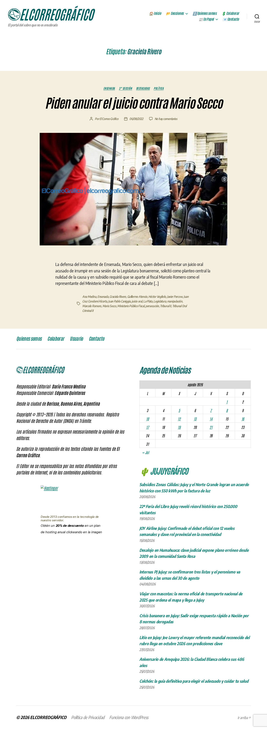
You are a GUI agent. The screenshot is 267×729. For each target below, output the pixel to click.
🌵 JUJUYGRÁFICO (163, 471)
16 (242, 418)
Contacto (96, 338)
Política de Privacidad (88, 717)
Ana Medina (89, 297)
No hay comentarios (166, 119)
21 (211, 427)
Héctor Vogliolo (157, 297)
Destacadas (143, 88)
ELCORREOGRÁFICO (48, 717)
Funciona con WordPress (128, 717)
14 (211, 418)
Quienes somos (28, 338)
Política (159, 88)
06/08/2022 (136, 119)
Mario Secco (109, 306)
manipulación (174, 301)
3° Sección (125, 88)
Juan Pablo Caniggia (119, 301)
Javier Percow (175, 297)
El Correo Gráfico (108, 119)
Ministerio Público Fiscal (130, 306)
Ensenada (109, 88)
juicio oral (137, 301)
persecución (152, 306)
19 (179, 427)
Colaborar (55, 338)
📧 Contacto (231, 19)
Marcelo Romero (91, 306)
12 (179, 418)
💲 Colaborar (230, 13)
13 (195, 418)
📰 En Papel (206, 19)
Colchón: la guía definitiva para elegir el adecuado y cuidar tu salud (193, 681)
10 (147, 418)
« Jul (145, 452)
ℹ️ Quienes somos (205, 13)
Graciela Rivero (117, 297)
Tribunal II (165, 306)
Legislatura (159, 301)
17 (147, 427)
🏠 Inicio (155, 13)
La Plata (147, 301)
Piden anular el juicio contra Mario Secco (133, 103)
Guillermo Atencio (137, 297)
